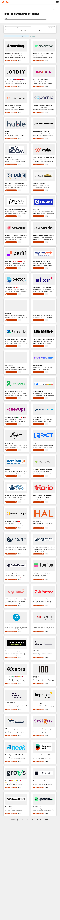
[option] (18, 28)
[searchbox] (25, 18)
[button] (54, 9)
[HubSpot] (4, 2)
